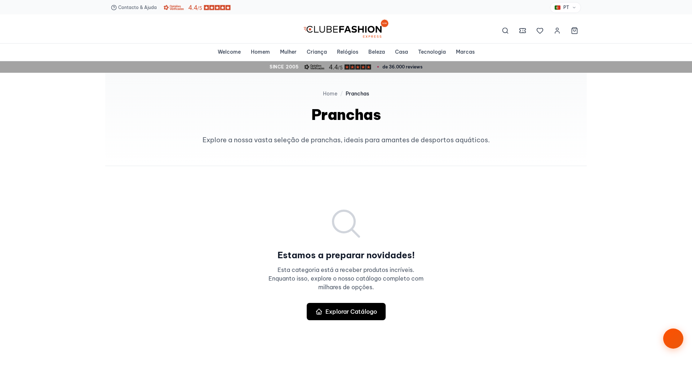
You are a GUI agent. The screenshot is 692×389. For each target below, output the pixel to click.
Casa (401, 52)
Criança (317, 52)
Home (330, 93)
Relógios (347, 52)
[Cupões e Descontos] (522, 31)
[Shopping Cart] (574, 31)
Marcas (465, 52)
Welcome (229, 52)
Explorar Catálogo (351, 311)
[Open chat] (673, 338)
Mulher (288, 52)
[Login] (557, 31)
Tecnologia (432, 52)
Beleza (376, 52)
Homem (260, 52)
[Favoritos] (539, 31)
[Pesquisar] (505, 31)
